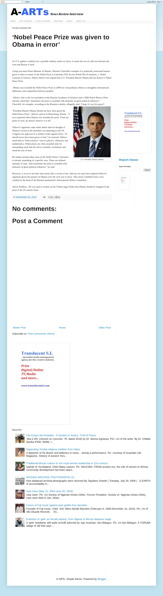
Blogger (102, 579)
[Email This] (49, 197)
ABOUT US (80, 21)
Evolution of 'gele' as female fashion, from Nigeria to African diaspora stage (68, 519)
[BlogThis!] (51, 197)
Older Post (105, 327)
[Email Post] (44, 197)
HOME (13, 21)
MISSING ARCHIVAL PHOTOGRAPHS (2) (50, 477)
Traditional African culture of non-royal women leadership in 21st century (67, 463)
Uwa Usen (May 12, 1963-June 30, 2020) (49, 491)
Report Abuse (128, 159)
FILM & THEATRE (43, 21)
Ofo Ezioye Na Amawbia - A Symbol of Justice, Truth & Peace (61, 435)
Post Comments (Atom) (41, 333)
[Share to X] (54, 197)
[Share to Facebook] (56, 197)
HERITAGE (58, 21)
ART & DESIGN (25, 21)
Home (62, 327)
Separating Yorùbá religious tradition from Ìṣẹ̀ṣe (53, 449)
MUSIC (69, 21)
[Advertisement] (61, 303)
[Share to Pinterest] (59, 197)
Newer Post (19, 327)
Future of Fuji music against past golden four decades (56, 505)
